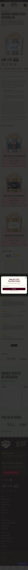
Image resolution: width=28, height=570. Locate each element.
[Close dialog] (25, 278)
